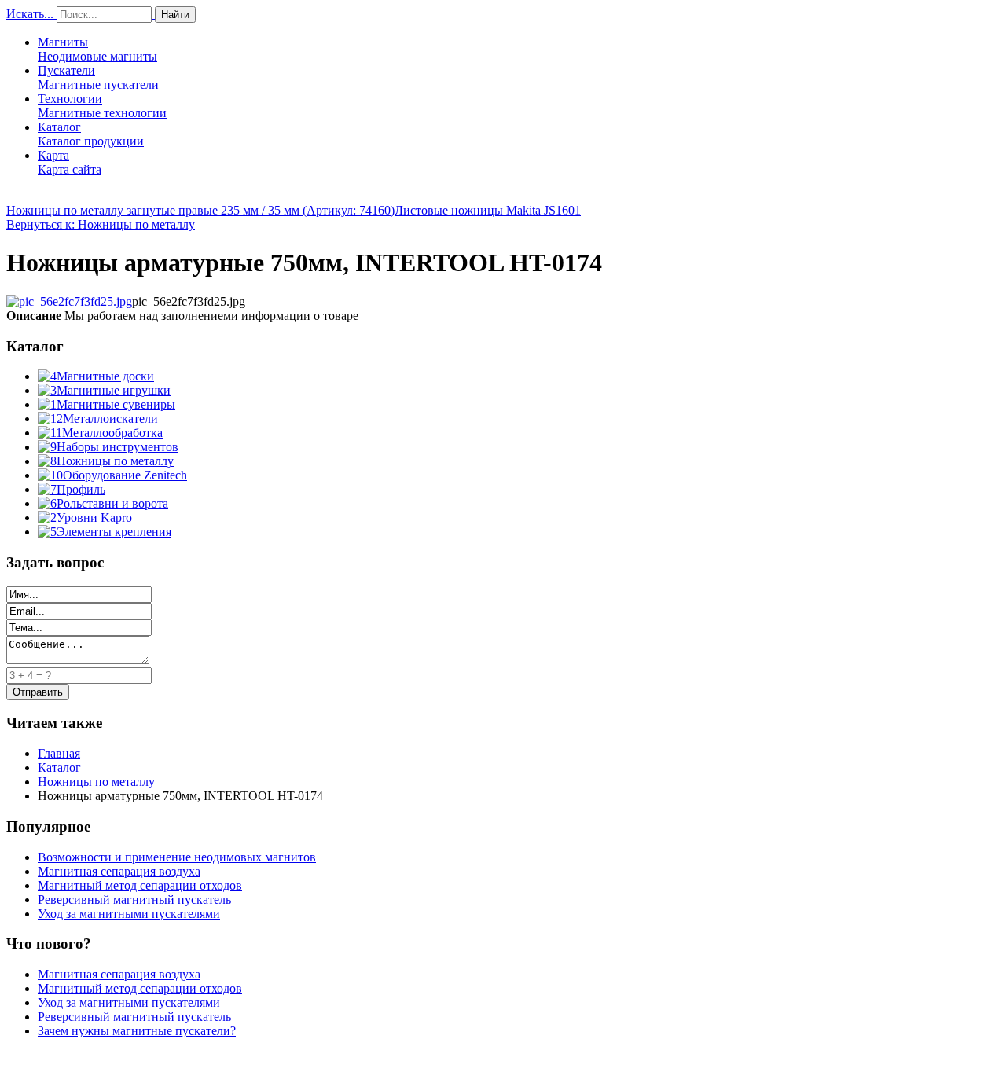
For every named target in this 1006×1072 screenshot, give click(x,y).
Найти (175, 14)
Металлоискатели (110, 418)
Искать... (29, 13)
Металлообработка (112, 432)
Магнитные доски (105, 376)
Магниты (97, 49)
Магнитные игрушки (114, 390)
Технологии (102, 105)
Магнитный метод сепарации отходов (140, 885)
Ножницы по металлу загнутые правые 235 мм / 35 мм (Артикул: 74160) (200, 210)
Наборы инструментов (117, 446)
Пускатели (98, 77)
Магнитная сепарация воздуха (119, 871)
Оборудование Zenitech (125, 475)
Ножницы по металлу (115, 461)
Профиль (81, 489)
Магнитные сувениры (116, 404)
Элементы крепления (114, 531)
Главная (59, 753)
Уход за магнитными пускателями (129, 913)
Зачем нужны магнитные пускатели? (137, 1030)
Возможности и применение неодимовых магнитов (177, 857)
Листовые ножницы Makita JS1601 (488, 210)
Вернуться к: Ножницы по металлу (100, 224)
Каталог (91, 134)
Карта (69, 162)
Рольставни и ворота (112, 503)
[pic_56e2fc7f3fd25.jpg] (69, 301)
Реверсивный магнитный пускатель (134, 899)
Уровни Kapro (94, 517)
